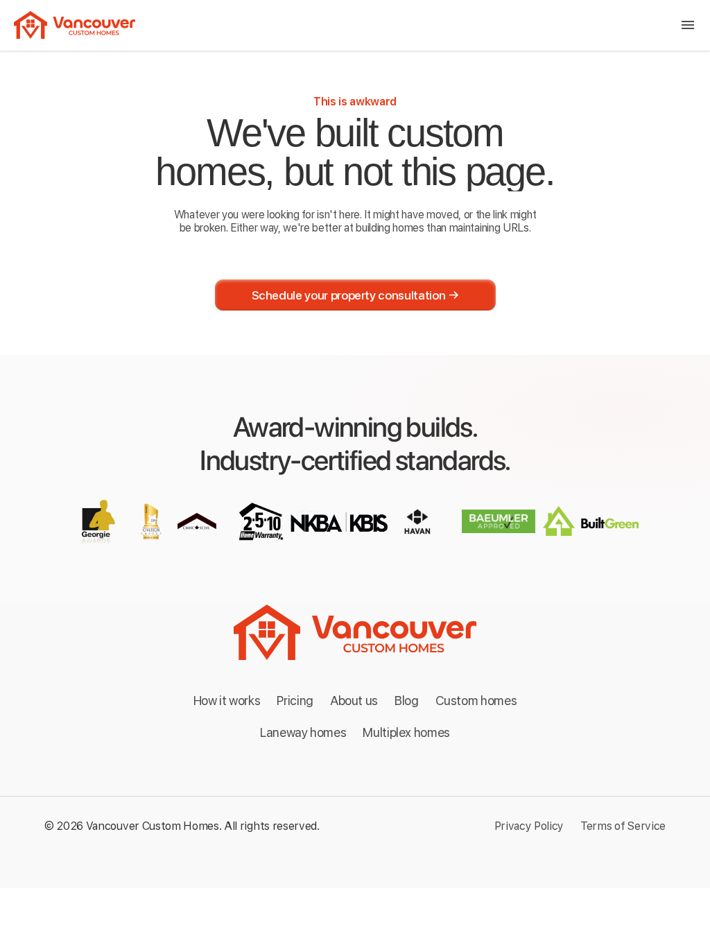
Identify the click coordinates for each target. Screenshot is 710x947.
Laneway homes (303, 732)
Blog (407, 700)
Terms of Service (623, 826)
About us (354, 700)
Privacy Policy (529, 826)
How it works (227, 700)
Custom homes (476, 700)
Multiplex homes (406, 732)
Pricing (295, 700)
